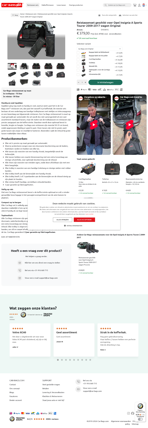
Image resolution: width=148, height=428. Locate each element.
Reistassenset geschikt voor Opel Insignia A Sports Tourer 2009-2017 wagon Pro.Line (88, 261)
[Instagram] (129, 413)
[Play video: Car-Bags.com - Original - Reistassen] (12, 66)
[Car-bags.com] (12, 5)
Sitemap (135, 424)
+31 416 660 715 (41, 270)
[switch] (140, 419)
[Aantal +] (86, 82)
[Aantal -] (78, 82)
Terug (16, 15)
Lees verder (90, 214)
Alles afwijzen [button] (63, 220)
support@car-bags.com (48, 278)
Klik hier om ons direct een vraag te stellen (42, 262)
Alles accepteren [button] (84, 220)
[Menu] (144, 403)
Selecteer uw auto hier (130, 15)
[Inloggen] (139, 5)
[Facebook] (133, 413)
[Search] (105, 5)
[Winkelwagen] (134, 5)
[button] (58, 360)
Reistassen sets (31, 14)
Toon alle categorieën (109, 15)
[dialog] (74, 214)
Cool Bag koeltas (85, 179)
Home (22, 14)
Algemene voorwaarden (121, 421)
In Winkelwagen (105, 82)
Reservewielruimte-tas (134, 179)
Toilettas (105, 179)
